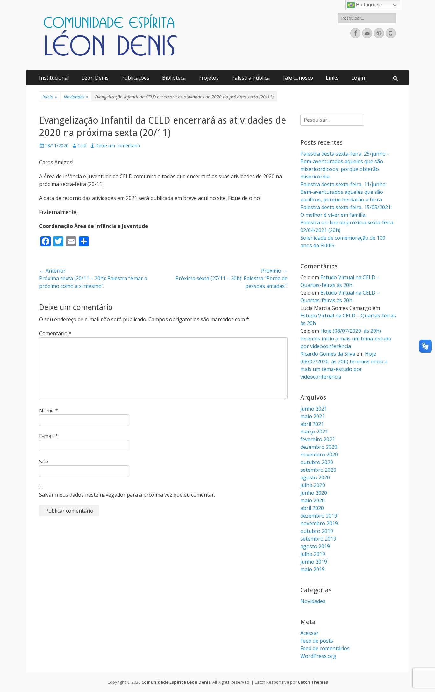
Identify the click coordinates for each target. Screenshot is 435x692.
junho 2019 (313, 561)
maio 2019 (312, 569)
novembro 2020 (319, 454)
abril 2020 (312, 508)
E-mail (48, 436)
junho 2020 (313, 492)
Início (49, 97)
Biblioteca (174, 77)
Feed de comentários (325, 648)
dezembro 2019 (318, 515)
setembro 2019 (318, 538)
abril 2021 (312, 423)
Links (332, 77)
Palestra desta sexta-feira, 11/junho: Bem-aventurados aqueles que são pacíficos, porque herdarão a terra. (343, 192)
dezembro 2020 (318, 446)
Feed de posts (316, 640)
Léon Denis (95, 77)
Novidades (76, 97)
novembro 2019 (319, 523)
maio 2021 (312, 416)
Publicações (135, 77)
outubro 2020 (316, 462)
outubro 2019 (316, 531)
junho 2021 (313, 408)
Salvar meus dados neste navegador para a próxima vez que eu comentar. (127, 494)
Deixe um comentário (117, 145)
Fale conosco (297, 77)
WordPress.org (318, 655)
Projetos (208, 77)
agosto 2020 (315, 477)
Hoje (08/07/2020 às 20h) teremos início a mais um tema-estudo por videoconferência (345, 338)
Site (43, 461)
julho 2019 (312, 553)
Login (358, 77)
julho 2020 (312, 485)
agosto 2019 (315, 546)
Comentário (55, 333)
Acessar (309, 633)
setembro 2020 (318, 469)
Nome (48, 410)
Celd (81, 145)
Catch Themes (313, 682)
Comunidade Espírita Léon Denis (175, 682)
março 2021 (314, 431)
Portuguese (368, 4)
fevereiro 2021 (317, 439)
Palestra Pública (251, 77)
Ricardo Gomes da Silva (327, 353)
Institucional (54, 77)
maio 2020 (312, 500)
